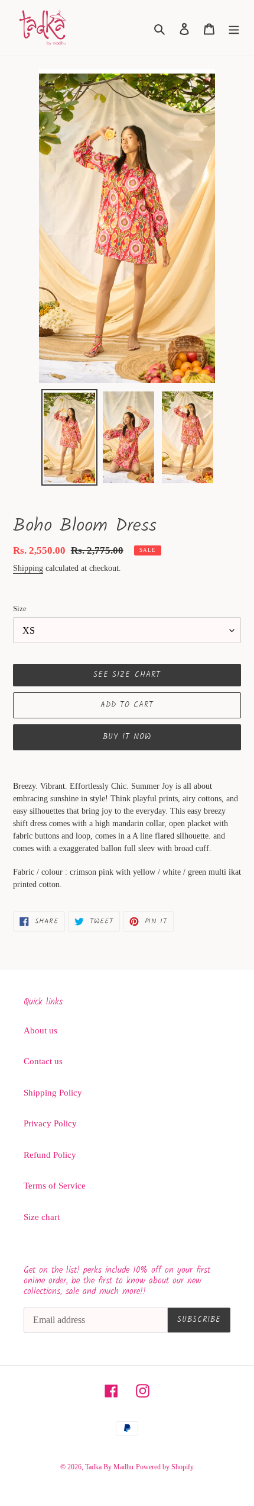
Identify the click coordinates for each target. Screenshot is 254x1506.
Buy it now (127, 737)
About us (40, 1030)
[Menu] (234, 28)
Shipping (28, 568)
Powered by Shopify (165, 1467)
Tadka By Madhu (109, 1467)
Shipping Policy (53, 1092)
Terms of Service (55, 1185)
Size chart (42, 1217)
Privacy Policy (50, 1123)
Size (20, 608)
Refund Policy (50, 1155)
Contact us (43, 1061)
